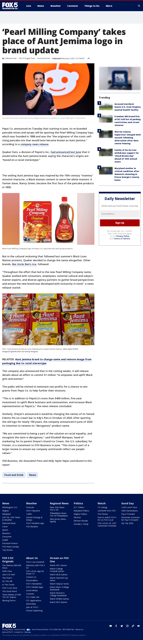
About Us (32, 558)
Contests (30, 593)
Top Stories (7, 550)
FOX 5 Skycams (33, 510)
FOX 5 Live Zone (9, 588)
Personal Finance (10, 543)
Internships (31, 603)
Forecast (30, 507)
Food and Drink (44, 58)
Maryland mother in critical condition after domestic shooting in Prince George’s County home (127, 174)
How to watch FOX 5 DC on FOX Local (107, 518)
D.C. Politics (79, 507)
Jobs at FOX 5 (32, 607)
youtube (110, 626)
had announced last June (66, 152)
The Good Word (9, 591)
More (109, 5)
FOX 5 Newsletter (34, 583)
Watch (102, 503)
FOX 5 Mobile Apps (34, 587)
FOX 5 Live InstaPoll (35, 562)
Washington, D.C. (10, 507)
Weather (31, 503)
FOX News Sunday (10, 546)
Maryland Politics (81, 510)
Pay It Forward (128, 514)
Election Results (81, 520)
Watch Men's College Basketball (59, 588)
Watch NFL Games (58, 565)
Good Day (127, 503)
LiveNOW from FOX (106, 510)
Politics (78, 503)
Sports (5, 530)
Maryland (6, 514)
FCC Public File (32, 597)
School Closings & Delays (34, 518)
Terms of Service (122, 238)
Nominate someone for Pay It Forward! (130, 518)
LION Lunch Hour (129, 507)
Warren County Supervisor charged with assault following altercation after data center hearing (128, 137)
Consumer (7, 536)
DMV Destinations (129, 510)
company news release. (34, 144)
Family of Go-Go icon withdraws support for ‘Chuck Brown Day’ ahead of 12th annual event (127, 156)
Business (6, 533)
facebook (116, 626)
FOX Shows (103, 514)
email (138, 626)
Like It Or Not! (8, 574)
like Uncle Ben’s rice (24, 264)
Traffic (29, 514)
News (32, 475)
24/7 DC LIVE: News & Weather (11, 518)
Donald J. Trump (81, 524)
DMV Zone (7, 571)
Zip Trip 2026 (127, 523)
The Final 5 (7, 578)
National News (9, 523)
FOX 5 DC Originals (8, 559)
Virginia (5, 510)
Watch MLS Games (58, 602)
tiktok (133, 626)
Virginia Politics (80, 514)
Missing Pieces (9, 600)
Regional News (59, 503)
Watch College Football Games (57, 569)
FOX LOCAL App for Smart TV (35, 572)
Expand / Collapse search (139, 6)
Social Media (32, 590)
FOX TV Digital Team (27, 58)
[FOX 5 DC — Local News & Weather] (11, 6)
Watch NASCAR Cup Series (59, 579)
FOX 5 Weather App (35, 523)
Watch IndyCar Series (59, 583)
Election (77, 517)
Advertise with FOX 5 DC (35, 566)
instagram (127, 626)
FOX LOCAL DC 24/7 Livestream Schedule (107, 524)
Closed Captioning (34, 610)
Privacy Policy (122, 236)
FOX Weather (32, 526)
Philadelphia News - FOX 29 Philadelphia (59, 514)
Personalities (32, 580)
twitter (122, 626)
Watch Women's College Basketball (58, 594)
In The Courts (8, 584)
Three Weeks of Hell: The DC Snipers (11, 595)
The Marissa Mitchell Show (11, 566)
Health (5, 540)
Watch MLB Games (58, 574)
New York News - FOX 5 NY (58, 508)
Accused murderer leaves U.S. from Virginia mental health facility (128, 107)
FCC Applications (33, 600)
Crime (5, 526)
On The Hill (7, 581)
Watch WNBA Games (59, 598)
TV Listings (102, 507)
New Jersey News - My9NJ (58, 520)
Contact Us (31, 577)
